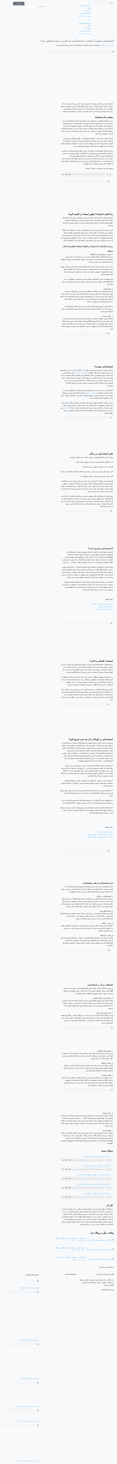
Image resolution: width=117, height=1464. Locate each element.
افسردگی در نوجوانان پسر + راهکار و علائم (70, 1238)
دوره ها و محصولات (85, 5)
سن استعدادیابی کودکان (106, 832)
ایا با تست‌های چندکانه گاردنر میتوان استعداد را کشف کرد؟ (92, 1184)
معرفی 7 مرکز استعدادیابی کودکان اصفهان (100, 837)
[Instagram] (74, 1281)
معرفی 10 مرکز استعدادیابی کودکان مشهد (100, 834)
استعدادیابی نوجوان (91, 393)
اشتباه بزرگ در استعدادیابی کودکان (102, 604)
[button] (36, 3)
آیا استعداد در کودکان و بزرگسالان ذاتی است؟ (96, 1165)
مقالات (89, 8)
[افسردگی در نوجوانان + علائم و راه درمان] (100, 1259)
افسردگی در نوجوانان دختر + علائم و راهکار (70, 1248)
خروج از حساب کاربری (84, 16)
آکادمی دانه (66, 408)
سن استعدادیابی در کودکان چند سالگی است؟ (96, 1193)
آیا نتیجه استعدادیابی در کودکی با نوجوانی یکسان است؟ (93, 1175)
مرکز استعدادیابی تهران (106, 606)
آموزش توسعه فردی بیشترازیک (29, 1287)
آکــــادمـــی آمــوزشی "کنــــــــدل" (28, 1421)
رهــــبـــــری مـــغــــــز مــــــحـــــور (27, 1406)
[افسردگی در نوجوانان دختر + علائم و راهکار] (100, 1249)
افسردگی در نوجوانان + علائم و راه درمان (71, 1257)
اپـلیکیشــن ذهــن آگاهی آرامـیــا (29, 1378)
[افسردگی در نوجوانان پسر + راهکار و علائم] (100, 1240)
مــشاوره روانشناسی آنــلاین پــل (29, 1340)
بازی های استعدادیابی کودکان (104, 609)
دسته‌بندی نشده (105, 45)
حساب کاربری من (85, 13)
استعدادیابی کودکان (82, 373)
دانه (90, 3)
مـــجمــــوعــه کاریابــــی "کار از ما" (28, 1461)
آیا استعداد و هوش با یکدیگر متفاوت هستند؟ (97, 1156)
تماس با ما (87, 11)
